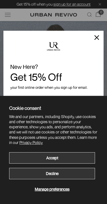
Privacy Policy (31, 142)
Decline (52, 173)
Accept (52, 157)
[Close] (97, 37)
